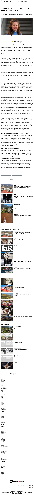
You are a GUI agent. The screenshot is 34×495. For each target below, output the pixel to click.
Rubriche (2, 435)
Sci (1, 401)
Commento (3, 427)
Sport (2, 396)
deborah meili (14, 175)
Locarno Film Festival (4, 421)
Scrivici (2, 474)
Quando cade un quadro (5, 446)
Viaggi (2, 438)
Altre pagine (3, 461)
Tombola (2, 471)
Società (2, 418)
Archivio (2, 463)
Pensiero (2, 416)
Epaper (26, 1)
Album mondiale (3, 409)
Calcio (2, 398)
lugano (21, 175)
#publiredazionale (4, 458)
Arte (1, 412)
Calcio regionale (3, 399)
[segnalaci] (18, 1)
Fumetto (2, 472)
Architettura (3, 442)
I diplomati (2, 445)
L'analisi (2, 428)
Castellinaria (3, 422)
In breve (2, 465)
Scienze (2, 417)
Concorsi (2, 469)
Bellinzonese (3, 380)
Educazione (3, 452)
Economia (3, 424)
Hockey (2, 397)
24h (1, 462)
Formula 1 (2, 403)
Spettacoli (2, 413)
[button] (19, 485)
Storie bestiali (3, 440)
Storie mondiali (3, 405)
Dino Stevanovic (11, 38)
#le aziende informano (4, 459)
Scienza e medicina (4, 451)
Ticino (2, 379)
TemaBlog (3, 455)
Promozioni (3, 468)
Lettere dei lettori (3, 432)
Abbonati (22, 1)
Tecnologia (3, 439)
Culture (2, 411)
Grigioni (2, 385)
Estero (2, 390)
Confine (2, 391)
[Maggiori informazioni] (21, 41)
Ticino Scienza (3, 450)
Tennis (2, 402)
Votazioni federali (4, 388)
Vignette (2, 473)
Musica (2, 419)
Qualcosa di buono (4, 453)
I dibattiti (2, 433)
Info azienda (3, 466)
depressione (18, 175)
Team (2, 467)
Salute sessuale (3, 448)
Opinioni (2, 426)
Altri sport (2, 404)
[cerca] (15, 1)
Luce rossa (3, 408)
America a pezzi (3, 394)
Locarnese (2, 381)
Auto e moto (3, 444)
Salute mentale (3, 447)
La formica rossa (3, 430)
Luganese (2, 382)
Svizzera (2, 387)
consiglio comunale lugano (7, 175)
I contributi (2, 431)
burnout (2, 175)
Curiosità (2, 441)
